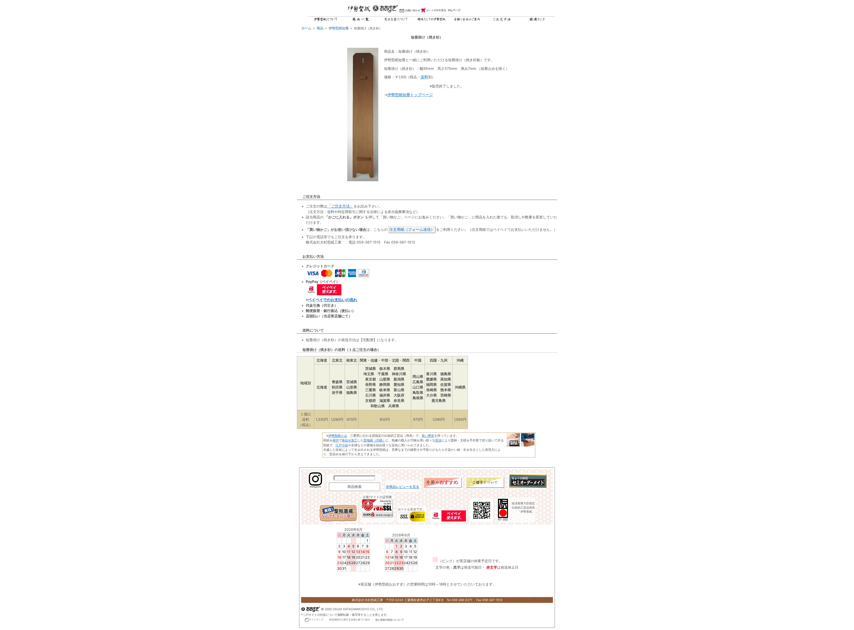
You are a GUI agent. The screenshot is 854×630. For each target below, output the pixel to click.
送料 (424, 77)
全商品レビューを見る (402, 487)
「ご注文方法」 (340, 206)
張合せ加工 (349, 440)
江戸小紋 (342, 445)
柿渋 (335, 440)
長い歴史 (428, 435)
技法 (438, 440)
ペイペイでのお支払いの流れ (332, 300)
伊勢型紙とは (337, 435)
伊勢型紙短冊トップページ (410, 95)
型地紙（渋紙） (374, 440)
